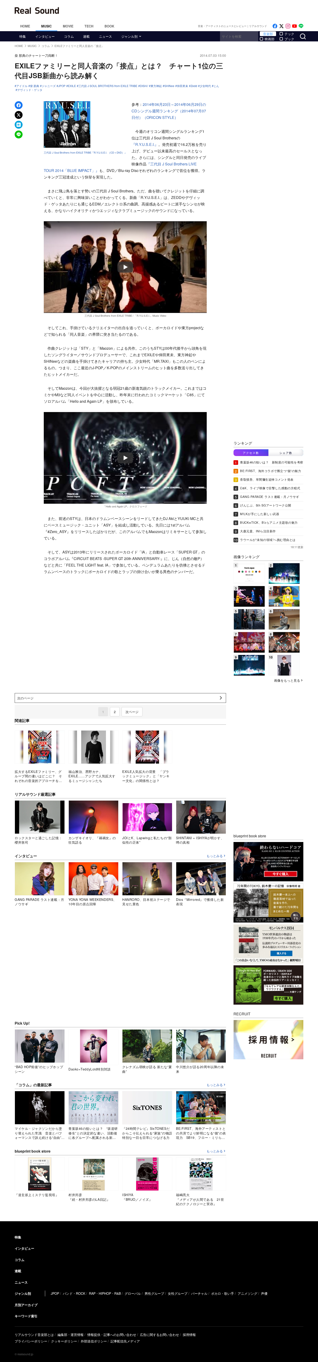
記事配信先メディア (125, 1341)
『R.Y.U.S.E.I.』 (145, 144)
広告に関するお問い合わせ (159, 1334)
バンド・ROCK (74, 1293)
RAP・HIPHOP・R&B (105, 1293)
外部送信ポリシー (94, 1341)
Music (46, 26)
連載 (86, 36)
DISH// (144, 86)
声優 (264, 1293)
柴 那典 (34, 86)
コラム (69, 36)
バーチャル (199, 1293)
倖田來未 (182, 86)
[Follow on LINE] (301, 26)
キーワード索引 (26, 1316)
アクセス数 (251, 453)
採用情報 (189, 1334)
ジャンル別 (129, 36)
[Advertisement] (190, 10)
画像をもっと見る (287, 680)
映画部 (269, 39)
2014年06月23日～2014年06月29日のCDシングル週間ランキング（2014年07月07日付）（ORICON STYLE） (169, 111)
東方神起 (156, 86)
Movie (68, 26)
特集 (22, 36)
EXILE (72, 86)
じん (216, 86)
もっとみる (214, 856)
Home (25, 26)
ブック (289, 39)
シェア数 (285, 453)
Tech (89, 26)
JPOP (61, 86)
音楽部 (268, 33)
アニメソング (247, 1293)
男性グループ (154, 1293)
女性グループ (177, 1293)
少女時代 (205, 86)
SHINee (169, 86)
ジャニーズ (49, 86)
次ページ (132, 711)
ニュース (105, 36)
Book (109, 26)
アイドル (21, 86)
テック (289, 33)
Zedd (194, 86)
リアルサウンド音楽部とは (34, 1334)
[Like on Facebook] (275, 26)
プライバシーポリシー (31, 1341)
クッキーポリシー (64, 1341)
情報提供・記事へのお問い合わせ (111, 1334)
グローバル (133, 1293)
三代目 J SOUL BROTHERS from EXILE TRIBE (107, 86)
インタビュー (45, 36)
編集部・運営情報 (71, 1334)
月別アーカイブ (26, 1304)
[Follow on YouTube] (294, 26)
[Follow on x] (281, 26)
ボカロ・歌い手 (222, 1293)
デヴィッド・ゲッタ (29, 90)
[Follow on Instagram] (288, 26)
